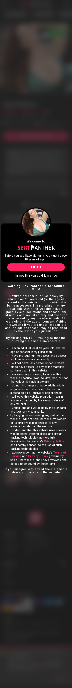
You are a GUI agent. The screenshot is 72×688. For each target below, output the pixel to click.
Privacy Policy (38, 456)
